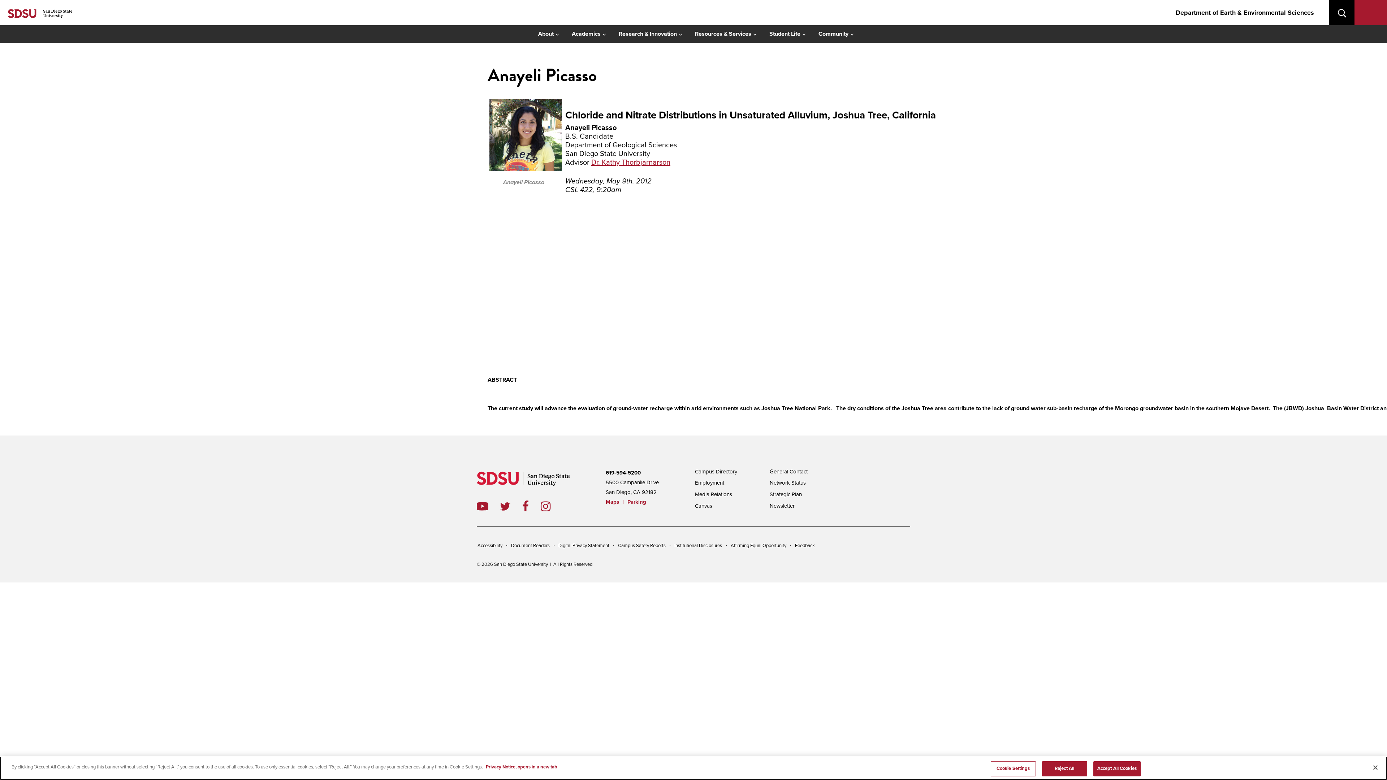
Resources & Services (723, 34)
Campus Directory (716, 471)
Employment (709, 483)
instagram (551, 506)
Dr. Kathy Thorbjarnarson (630, 162)
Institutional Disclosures (698, 546)
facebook (531, 506)
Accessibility (490, 546)
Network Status (788, 483)
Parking (636, 502)
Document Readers (530, 546)
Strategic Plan (786, 494)
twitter (511, 506)
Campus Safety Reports (642, 546)
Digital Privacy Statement (583, 546)
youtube (482, 506)
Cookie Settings (1013, 768)
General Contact (789, 471)
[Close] (1375, 767)
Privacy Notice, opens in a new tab (521, 767)
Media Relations (713, 494)
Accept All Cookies (1117, 768)
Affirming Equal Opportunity (758, 546)
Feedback (805, 546)
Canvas (703, 506)
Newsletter (782, 506)
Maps (612, 502)
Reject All (1064, 768)
